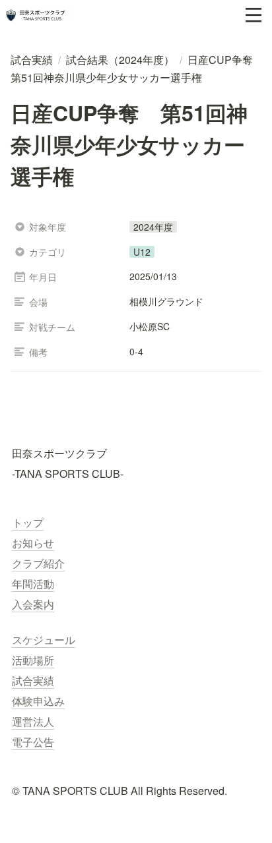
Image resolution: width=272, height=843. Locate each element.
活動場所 (33, 660)
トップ (28, 522)
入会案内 (33, 604)
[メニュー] (253, 15)
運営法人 (33, 721)
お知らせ (33, 542)
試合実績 (33, 680)
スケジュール (43, 639)
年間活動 (33, 583)
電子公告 (33, 741)
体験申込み (38, 701)
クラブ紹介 (38, 563)
